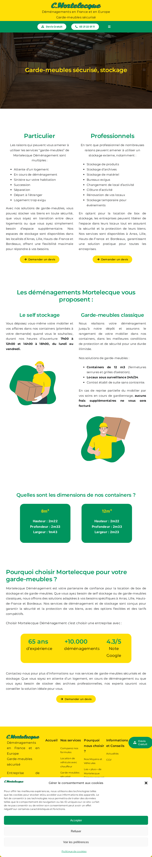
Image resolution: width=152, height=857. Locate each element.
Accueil (51, 740)
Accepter (76, 820)
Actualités (112, 753)
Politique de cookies (74, 851)
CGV (109, 759)
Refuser (76, 831)
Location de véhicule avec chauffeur (68, 762)
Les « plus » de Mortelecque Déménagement (94, 773)
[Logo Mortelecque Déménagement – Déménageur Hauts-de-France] (76, 3)
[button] (146, 783)
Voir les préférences (76, 842)
